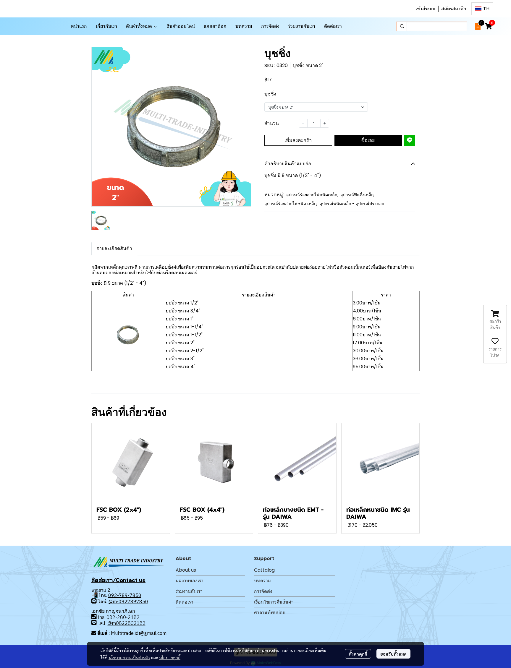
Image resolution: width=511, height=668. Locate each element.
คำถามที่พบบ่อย (269, 612)
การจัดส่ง (263, 591)
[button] (482, 8)
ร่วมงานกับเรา (189, 591)
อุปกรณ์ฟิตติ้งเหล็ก (357, 195)
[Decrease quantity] (303, 123)
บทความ (262, 580)
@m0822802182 (126, 623)
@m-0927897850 (128, 601)
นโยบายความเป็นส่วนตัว (129, 657)
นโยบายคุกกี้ (169, 657)
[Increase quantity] (325, 123)
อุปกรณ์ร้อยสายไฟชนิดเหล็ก (312, 195)
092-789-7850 (124, 595)
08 (109, 617)
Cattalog (264, 570)
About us (186, 570)
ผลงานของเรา (189, 580)
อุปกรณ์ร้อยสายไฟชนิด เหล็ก (290, 204)
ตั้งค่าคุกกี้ (358, 653)
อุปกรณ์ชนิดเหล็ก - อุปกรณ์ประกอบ (352, 204)
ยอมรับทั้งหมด (393, 653)
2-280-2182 (126, 617)
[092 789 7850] (94, 601)
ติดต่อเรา (184, 602)
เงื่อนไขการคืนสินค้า (274, 602)
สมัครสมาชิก (453, 8)
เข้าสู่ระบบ (425, 8)
